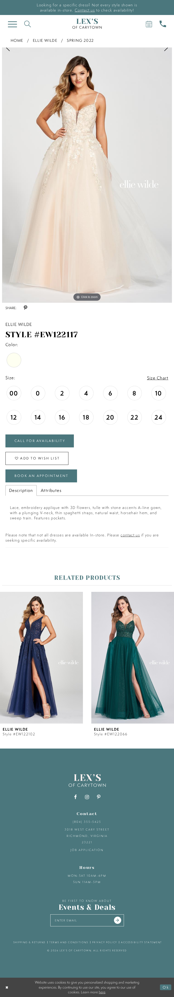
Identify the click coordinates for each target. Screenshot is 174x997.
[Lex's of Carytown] (87, 24)
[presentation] (41, 658)
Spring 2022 (80, 40)
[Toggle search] (27, 23)
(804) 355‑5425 (87, 822)
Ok (166, 987)
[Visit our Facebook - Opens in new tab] (75, 797)
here (102, 992)
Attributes (51, 490)
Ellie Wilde (45, 40)
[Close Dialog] (7, 987)
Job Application (87, 850)
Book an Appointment (41, 475)
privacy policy (104, 942)
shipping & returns (29, 942)
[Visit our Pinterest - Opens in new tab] (98, 797)
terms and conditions (68, 942)
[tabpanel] (87, 175)
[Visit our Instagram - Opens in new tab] (87, 797)
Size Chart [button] (157, 378)
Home (17, 40)
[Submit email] (117, 920)
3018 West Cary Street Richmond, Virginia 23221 (87, 836)
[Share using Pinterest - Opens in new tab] (25, 307)
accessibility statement (141, 942)
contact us (130, 535)
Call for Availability (39, 440)
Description (21, 490)
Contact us (85, 10)
